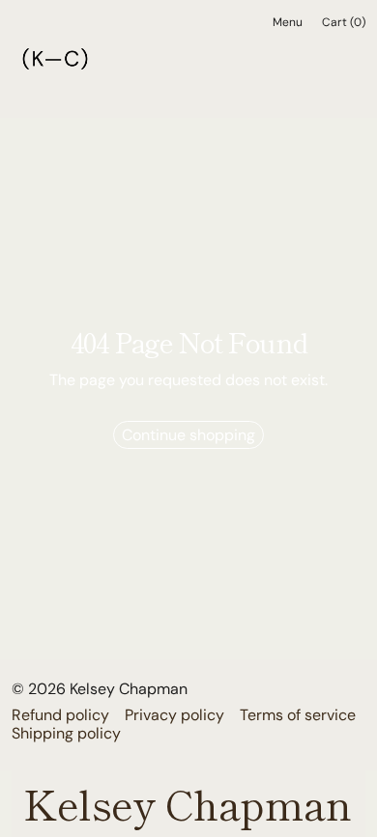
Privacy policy (174, 715)
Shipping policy (66, 733)
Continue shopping (188, 435)
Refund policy (60, 715)
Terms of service (298, 715)
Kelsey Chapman (129, 689)
